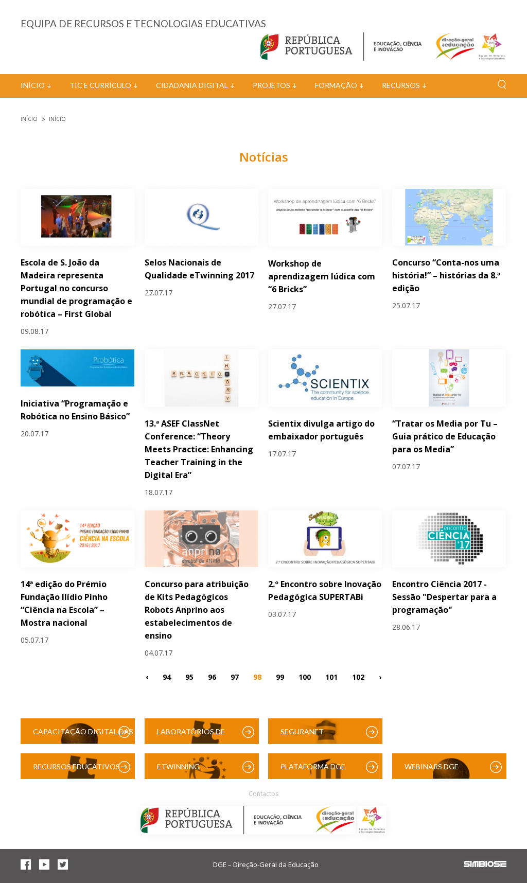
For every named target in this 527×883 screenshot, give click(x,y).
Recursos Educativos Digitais (76, 770)
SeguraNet (302, 731)
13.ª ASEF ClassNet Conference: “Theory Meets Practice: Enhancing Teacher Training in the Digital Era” (199, 449)
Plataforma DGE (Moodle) (312, 770)
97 (235, 676)
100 (304, 676)
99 (280, 676)
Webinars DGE (432, 766)
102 (358, 676)
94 (167, 676)
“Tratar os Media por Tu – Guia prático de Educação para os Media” (445, 436)
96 (212, 676)
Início (33, 85)
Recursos (401, 85)
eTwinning (178, 766)
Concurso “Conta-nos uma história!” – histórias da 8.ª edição (446, 275)
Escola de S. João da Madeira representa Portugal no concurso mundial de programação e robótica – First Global (76, 288)
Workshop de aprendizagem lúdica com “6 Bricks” (321, 276)
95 (189, 676)
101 (331, 676)
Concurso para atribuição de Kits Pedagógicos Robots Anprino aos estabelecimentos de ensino (197, 609)
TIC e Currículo (100, 85)
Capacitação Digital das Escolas (83, 735)
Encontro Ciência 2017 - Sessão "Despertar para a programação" (444, 596)
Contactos (263, 793)
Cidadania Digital (192, 85)
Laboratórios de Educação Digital (193, 735)
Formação (336, 85)
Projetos (271, 85)
